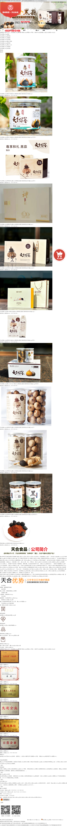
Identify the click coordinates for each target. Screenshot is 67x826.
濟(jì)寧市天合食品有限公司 (6, 819)
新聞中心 (31, 23)
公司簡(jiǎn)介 (18, 24)
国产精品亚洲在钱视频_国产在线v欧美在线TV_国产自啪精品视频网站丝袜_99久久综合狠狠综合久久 (23, 0)
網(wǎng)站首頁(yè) (11, 24)
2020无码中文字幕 (33, 825)
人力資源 (50, 23)
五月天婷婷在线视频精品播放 (22, 825)
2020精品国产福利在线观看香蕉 (7, 825)
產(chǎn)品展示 (24, 24)
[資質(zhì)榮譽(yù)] (9, 662)
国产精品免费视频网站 (43, 825)
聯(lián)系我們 (57, 24)
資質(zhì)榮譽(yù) (37, 24)
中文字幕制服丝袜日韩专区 (55, 825)
